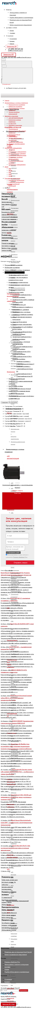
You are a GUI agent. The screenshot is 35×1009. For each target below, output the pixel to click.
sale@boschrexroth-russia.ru (15, 50)
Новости (12, 44)
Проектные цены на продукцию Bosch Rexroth (18, 952)
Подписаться (23, 990)
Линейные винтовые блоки (17, 290)
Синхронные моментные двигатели (14, 596)
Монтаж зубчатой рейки (13, 977)
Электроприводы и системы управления (17, 270)
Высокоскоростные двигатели (17, 153)
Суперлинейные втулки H (24, 374)
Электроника (11, 372)
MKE (10, 169)
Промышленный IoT (14, 135)
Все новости (8, 570)
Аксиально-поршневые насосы (14, 238)
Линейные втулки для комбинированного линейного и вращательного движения (22, 307)
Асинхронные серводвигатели (17, 152)
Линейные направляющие (17, 379)
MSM (10, 174)
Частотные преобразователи (17, 144)
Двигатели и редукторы (15, 125)
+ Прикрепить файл (13, 552)
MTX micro (12, 894)
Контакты (12, 41)
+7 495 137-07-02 (15, 49)
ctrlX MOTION (13, 873)
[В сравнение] (16, 444)
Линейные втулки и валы (16, 292)
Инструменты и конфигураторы (18, 282)
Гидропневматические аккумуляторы (17, 140)
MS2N (10, 170)
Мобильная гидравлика (15, 106)
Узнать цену (17, 493)
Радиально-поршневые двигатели (14, 227)
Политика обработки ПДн (20, 557)
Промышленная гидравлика (17, 105)
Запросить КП (12, 46)
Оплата (12, 30)
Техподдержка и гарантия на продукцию (17, 964)
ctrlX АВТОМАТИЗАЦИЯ (16, 118)
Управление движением (16, 142)
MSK (10, 172)
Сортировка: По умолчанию (9, 402)
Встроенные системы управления (15, 121)
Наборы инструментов (14, 650)
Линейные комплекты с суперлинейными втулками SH (24, 368)
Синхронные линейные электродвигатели (16, 158)
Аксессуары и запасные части (18, 275)
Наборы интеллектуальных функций (20, 389)
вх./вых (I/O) (12, 123)
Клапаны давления (14, 167)
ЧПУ (8, 869)
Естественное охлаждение (16, 180)
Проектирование (13, 129)
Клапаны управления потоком (14, 173)
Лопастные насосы (14, 250)
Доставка (12, 33)
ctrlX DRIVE (12, 150)
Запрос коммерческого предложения (21, 25)
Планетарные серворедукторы (17, 155)
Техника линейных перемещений (17, 901)
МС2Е (10, 176)
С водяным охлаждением (16, 182)
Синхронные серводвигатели (17, 165)
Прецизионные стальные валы (22, 324)
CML (12, 513)
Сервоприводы (13, 136)
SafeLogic (13, 793)
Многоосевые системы (16, 386)
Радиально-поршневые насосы (14, 257)
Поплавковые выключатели (14, 209)
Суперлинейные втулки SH (24, 376)
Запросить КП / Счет (8, 1004)
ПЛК (10, 127)
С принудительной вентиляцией (14, 185)
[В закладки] (16, 459)
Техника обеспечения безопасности (15, 139)
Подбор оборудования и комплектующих (21, 17)
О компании (13, 39)
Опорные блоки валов (19, 322)
